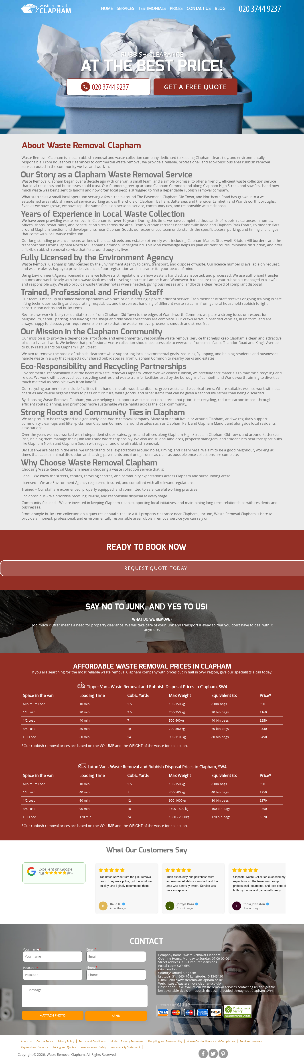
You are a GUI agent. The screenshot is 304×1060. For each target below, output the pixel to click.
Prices (176, 8)
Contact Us (199, 8)
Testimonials (152, 8)
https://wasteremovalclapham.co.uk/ (194, 983)
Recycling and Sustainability (165, 1041)
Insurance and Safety (94, 1047)
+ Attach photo (52, 1015)
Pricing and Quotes (64, 1047)
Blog (220, 8)
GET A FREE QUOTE (195, 87)
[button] (99, 883)
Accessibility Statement (125, 1047)
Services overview (251, 1041)
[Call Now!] (261, 8)
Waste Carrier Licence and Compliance (211, 1041)
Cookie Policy (44, 1041)
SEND (116, 1016)
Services (125, 8)
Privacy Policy (65, 1041)
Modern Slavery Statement (127, 1041)
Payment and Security (34, 1047)
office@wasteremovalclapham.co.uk (196, 980)
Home (107, 8)
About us (26, 1041)
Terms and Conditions (92, 1041)
